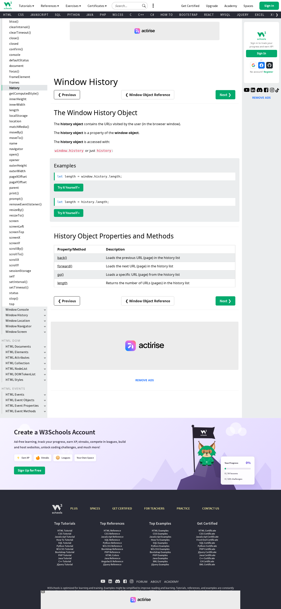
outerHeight (18, 165)
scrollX (14, 260)
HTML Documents (18, 346)
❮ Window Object (147, 94)
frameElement (19, 77)
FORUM (141, 581)
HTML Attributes (17, 357)
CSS (21, 15)
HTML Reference (112, 530)
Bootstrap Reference (112, 549)
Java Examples (160, 558)
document (16, 66)
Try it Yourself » (69, 187)
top (11, 304)
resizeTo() (16, 215)
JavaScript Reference (112, 536)
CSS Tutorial (64, 533)
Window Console (17, 309)
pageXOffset (18, 176)
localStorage (18, 115)
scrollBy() (16, 248)
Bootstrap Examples (160, 552)
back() (62, 257)
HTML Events (15, 394)
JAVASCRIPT (39, 15)
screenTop (16, 232)
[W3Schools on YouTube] (247, 90)
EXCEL (259, 15)
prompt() (16, 199)
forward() (64, 266)
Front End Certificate (207, 539)
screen (14, 221)
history (14, 88)
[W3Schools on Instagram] (272, 90)
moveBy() (16, 132)
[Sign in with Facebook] (261, 65)
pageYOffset (18, 182)
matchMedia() (19, 127)
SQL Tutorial (64, 542)
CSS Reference (112, 533)
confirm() (16, 49)
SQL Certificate (207, 542)
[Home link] (7, 5)
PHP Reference (112, 552)
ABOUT (156, 581)
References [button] (49, 6)
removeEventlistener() (25, 204)
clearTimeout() (20, 32)
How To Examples (160, 539)
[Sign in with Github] (269, 65)
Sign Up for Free (29, 470)
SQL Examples (160, 542)
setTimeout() (18, 287)
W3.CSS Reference (112, 545)
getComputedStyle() (23, 93)
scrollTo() (16, 254)
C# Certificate (207, 561)
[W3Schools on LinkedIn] (252, 90)
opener (14, 160)
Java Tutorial (65, 558)
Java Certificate (207, 555)
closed (13, 43)
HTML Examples (160, 530)
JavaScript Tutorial (65, 536)
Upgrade (212, 6)
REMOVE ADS (144, 380)
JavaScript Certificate (207, 536)
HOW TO (166, 15)
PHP (103, 15)
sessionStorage (20, 271)
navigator (16, 149)
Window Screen (16, 332)
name (13, 143)
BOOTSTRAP (188, 15)
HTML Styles (14, 380)
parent (14, 187)
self (12, 276)
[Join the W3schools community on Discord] (259, 90)
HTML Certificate (207, 530)
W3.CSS (118, 15)
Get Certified (190, 6)
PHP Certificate (207, 549)
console (14, 55)
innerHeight (18, 99)
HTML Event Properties (22, 405)
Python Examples (160, 545)
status (13, 293)
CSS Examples (160, 533)
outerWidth (17, 171)
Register (268, 71)
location (15, 121)
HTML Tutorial (64, 530)
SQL (58, 15)
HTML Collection (17, 363)
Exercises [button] (72, 6)
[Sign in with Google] (253, 65)
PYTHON (73, 15)
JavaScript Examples (160, 536)
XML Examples (160, 561)
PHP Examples (160, 555)
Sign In (261, 53)
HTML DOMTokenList (21, 374)
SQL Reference (112, 539)
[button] (143, 5)
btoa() (13, 21)
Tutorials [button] (25, 6)
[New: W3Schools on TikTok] (277, 90)
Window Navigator (18, 326)
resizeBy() (16, 210)
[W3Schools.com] (57, 511)
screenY (14, 243)
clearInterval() (19, 27)
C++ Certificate (207, 558)
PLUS (74, 508)
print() (14, 193)
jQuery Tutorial (65, 564)
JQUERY (242, 15)
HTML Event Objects (20, 400)
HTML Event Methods (21, 411)
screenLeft (16, 226)
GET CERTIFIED (122, 508)
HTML (7, 15)
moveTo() (16, 138)
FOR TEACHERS (154, 508)
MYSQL (225, 15)
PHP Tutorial (64, 555)
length (14, 110)
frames (14, 82)
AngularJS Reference (112, 561)
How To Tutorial (64, 539)
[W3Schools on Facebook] (266, 90)
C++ (141, 15)
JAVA (89, 15)
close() (14, 38)
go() (60, 274)
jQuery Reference (112, 564)
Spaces (248, 6)
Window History (17, 315)
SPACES (95, 508)
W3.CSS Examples (160, 549)
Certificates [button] (96, 6)
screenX (14, 237)
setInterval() (18, 282)
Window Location (18, 320)
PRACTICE (183, 508)
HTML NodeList (16, 368)
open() (14, 154)
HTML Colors (112, 555)
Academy (230, 6)
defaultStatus (19, 60)
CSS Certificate (207, 533)
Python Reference (112, 542)
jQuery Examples (160, 564)
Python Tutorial (65, 545)
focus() (14, 71)
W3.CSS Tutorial (64, 549)
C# (152, 15)
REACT (209, 15)
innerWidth (17, 104)
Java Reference (112, 558)
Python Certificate (207, 545)
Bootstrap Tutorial (64, 552)
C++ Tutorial (64, 561)
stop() (13, 298)
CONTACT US (210, 508)
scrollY (14, 265)
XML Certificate (207, 564)
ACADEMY (171, 581)
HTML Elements (17, 352)
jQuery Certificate (207, 552)
